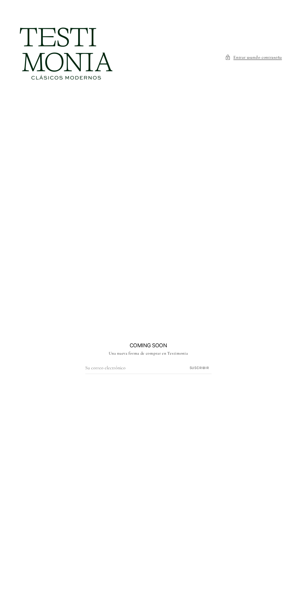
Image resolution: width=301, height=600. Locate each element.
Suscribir (199, 367)
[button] (253, 57)
